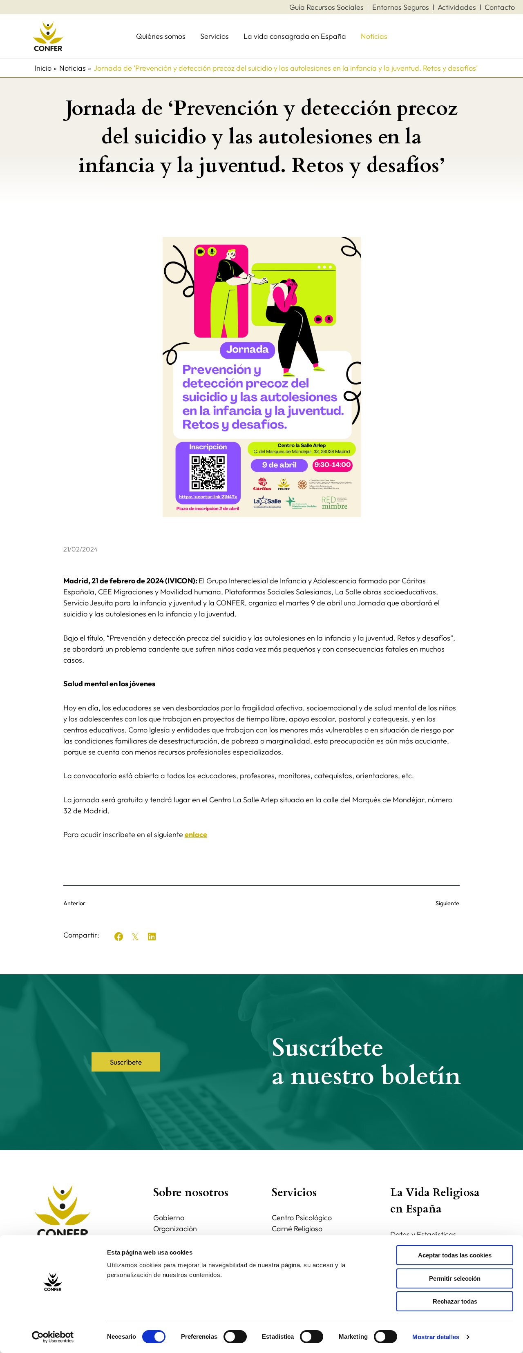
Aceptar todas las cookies (455, 1255)
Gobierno (168, 1217)
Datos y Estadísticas (423, 1234)
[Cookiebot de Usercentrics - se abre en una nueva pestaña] (53, 1337)
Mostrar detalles (435, 1336)
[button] (119, 936)
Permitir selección (455, 1278)
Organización (175, 1228)
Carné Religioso (297, 1228)
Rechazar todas (455, 1301)
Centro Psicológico (302, 1217)
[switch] (235, 1336)
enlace (196, 834)
